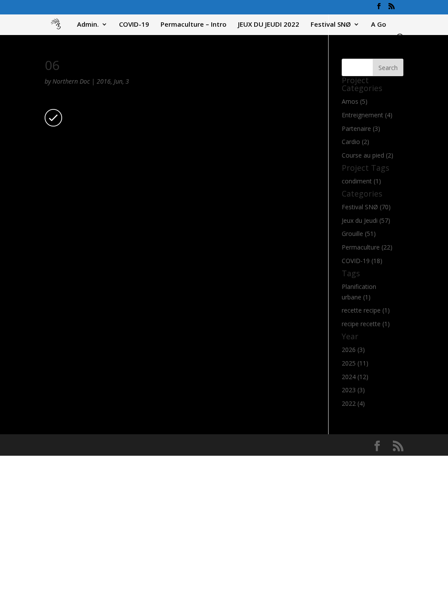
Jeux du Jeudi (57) (366, 220)
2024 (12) (355, 377)
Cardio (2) (355, 141)
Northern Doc (71, 81)
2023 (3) (353, 390)
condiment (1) (361, 181)
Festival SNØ (331, 24)
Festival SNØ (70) (366, 207)
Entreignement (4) (367, 115)
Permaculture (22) (367, 247)
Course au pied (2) (367, 155)
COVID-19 (134, 24)
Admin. (88, 24)
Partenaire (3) (361, 128)
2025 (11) (355, 363)
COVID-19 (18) (362, 261)
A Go (378, 24)
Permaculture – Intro (194, 24)
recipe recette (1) (366, 324)
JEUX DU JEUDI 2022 (268, 24)
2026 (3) (353, 349)
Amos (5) (355, 101)
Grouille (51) (359, 233)
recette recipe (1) (366, 310)
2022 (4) (353, 403)
